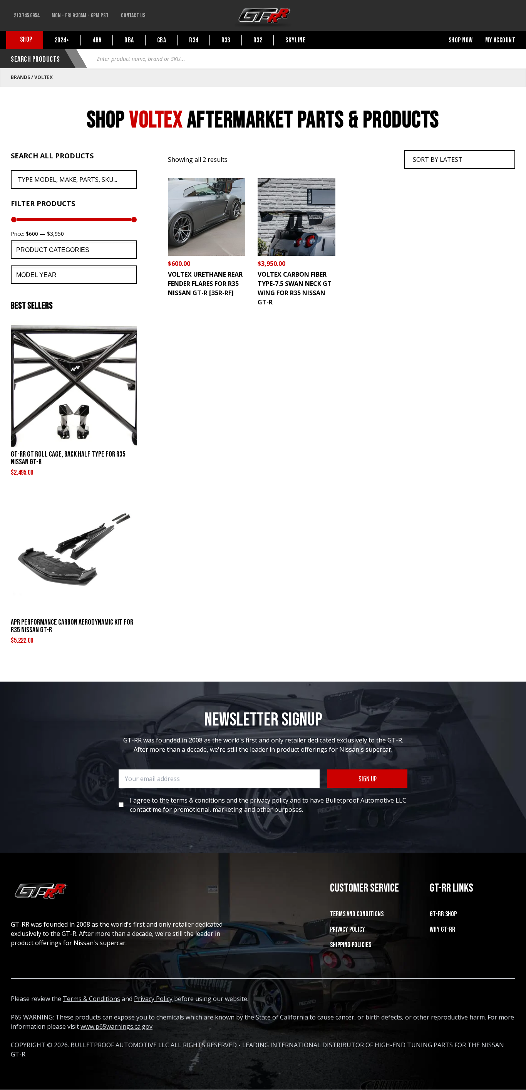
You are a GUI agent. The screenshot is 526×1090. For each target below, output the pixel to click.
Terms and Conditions (357, 914)
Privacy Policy (347, 929)
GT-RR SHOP (443, 914)
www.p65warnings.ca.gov (116, 1026)
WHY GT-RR (442, 929)
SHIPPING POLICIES (350, 945)
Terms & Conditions (91, 998)
